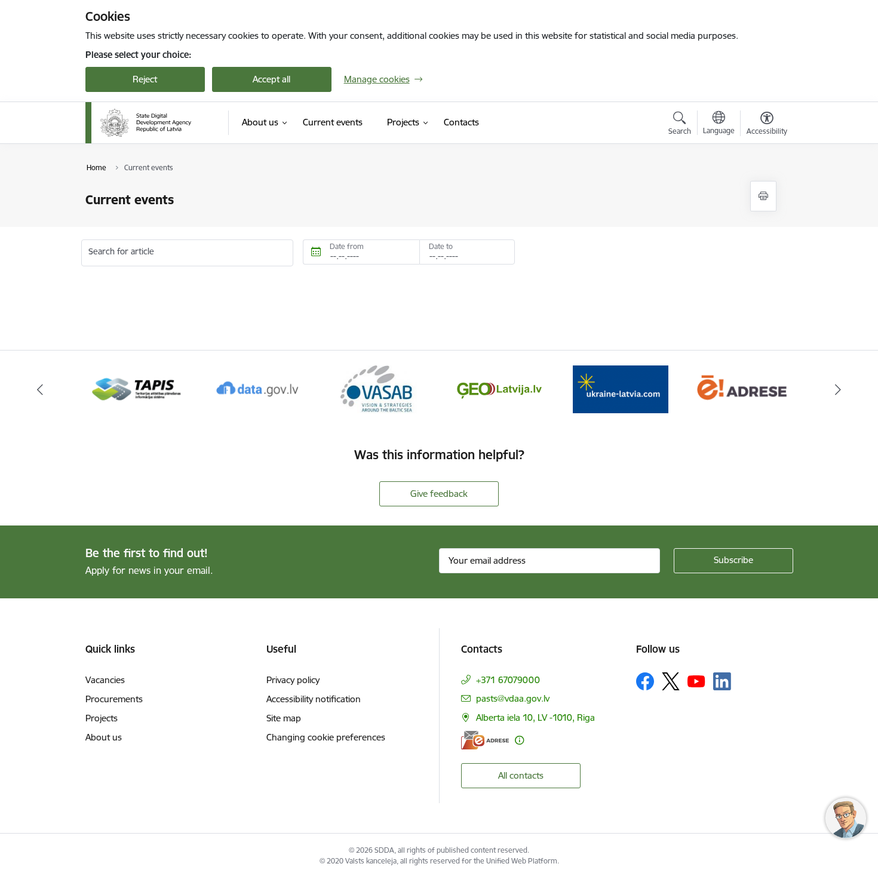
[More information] (519, 740)
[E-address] (485, 740)
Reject (145, 79)
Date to (441, 246)
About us (103, 737)
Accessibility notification (313, 699)
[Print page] (763, 196)
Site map (283, 718)
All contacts (521, 775)
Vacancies (105, 680)
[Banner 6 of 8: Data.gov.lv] (137, 388)
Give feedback (439, 493)
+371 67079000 (508, 680)
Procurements (114, 699)
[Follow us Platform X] (671, 681)
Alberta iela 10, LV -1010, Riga (535, 717)
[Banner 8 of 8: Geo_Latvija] (378, 388)
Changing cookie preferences (325, 737)
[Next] (838, 389)
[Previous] (40, 389)
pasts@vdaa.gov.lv (512, 698)
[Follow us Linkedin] (722, 681)
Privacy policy (293, 680)
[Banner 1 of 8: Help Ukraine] (499, 388)
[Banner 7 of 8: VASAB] (258, 388)
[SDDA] (145, 123)
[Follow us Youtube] (696, 681)
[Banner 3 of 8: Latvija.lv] (741, 388)
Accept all (271, 79)
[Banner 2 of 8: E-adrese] (620, 388)
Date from (347, 246)
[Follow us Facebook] (645, 681)
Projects (101, 718)
